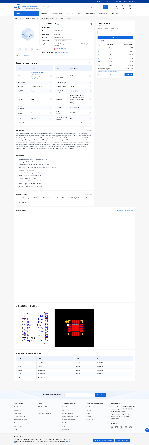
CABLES (88, 416)
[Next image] (39, 49)
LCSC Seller (17, 413)
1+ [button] (98, 48)
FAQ (63, 426)
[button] (115, 7)
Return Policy (66, 410)
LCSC (88, 413)
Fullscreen (120, 210)
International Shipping (69, 420)
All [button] (89, 63)
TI (54, 27)
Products (21, 18)
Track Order (66, 407)
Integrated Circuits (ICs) (32, 18)
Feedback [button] (65, 423)
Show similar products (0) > (83, 123)
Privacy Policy (18, 423)
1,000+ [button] (99, 65)
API (112, 1)
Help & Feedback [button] (21, 123)
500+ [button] (99, 62)
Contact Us (132, 1)
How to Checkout (67, 413)
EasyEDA (88, 407)
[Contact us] (147, 430)
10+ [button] (99, 51)
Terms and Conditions (21, 420)
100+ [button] (99, 58)
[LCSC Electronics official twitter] (126, 427)
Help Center (66, 429)
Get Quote (129, 74)
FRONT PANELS (90, 420)
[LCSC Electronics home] (26, 7)
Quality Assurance (19, 416)
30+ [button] (99, 55)
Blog (15, 429)
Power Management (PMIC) (47, 18)
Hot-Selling (100, 1)
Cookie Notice (18, 426)
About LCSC (17, 407)
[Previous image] (17, 49)
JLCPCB (88, 410)
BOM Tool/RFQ (42, 407)
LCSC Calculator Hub (44, 413)
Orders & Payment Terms (70, 416)
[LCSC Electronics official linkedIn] (121, 427)
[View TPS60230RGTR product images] (27, 34)
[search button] (105, 7)
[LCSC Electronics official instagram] (112, 427)
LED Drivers (59, 18)
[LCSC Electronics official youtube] (130, 427)
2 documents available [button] (61, 52)
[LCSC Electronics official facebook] (116, 427)
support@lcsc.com (120, 411)
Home (15, 18)
